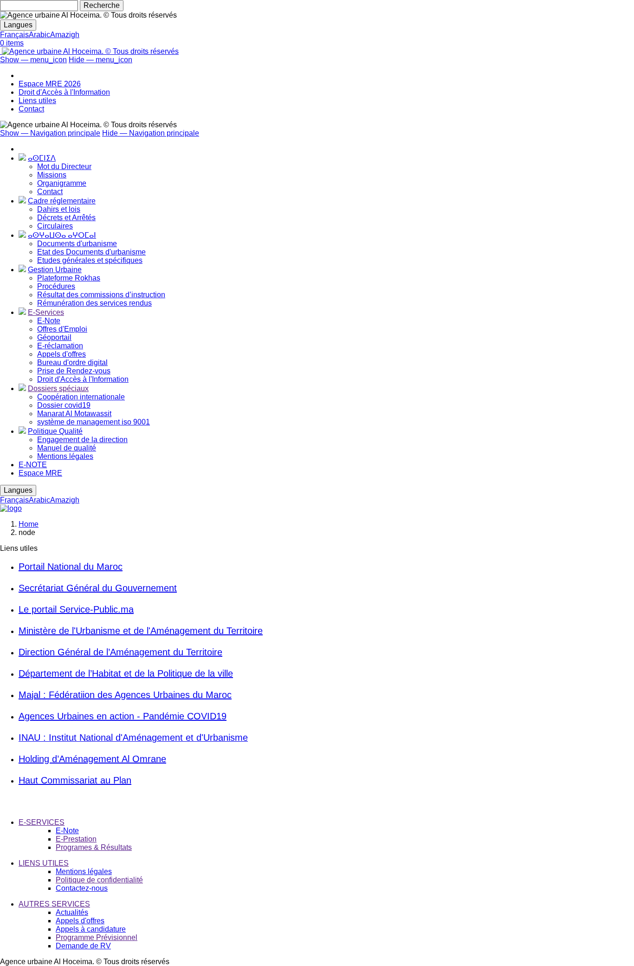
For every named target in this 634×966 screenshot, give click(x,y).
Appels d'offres (61, 354)
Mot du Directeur (64, 166)
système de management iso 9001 (93, 422)
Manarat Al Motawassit (74, 414)
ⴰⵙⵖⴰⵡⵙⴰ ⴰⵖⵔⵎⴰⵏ (62, 235)
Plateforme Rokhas (68, 278)
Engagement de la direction (82, 440)
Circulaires (55, 226)
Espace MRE (40, 473)
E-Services (46, 312)
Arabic (39, 35)
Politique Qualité (55, 431)
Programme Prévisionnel (96, 937)
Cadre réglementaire (62, 201)
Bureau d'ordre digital (72, 362)
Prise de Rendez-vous (73, 371)
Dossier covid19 (64, 405)
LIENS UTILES (44, 863)
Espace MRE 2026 (50, 84)
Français (14, 35)
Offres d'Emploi (62, 329)
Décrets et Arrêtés (66, 218)
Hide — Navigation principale (150, 133)
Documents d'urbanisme (77, 244)
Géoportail (54, 337)
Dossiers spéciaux (58, 388)
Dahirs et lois (58, 209)
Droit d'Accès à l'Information (64, 92)
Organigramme (61, 183)
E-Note (48, 321)
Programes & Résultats (94, 847)
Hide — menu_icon (100, 60)
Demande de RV (83, 946)
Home (29, 524)
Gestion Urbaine (55, 270)
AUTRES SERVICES (54, 904)
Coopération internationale (81, 397)
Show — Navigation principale (50, 133)
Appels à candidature (91, 929)
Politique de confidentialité (99, 880)
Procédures (56, 286)
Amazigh (64, 35)
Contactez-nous (82, 888)
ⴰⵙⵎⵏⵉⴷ (42, 158)
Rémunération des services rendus (94, 303)
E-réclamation (60, 346)
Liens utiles (37, 100)
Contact (31, 109)
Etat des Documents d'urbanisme (91, 252)
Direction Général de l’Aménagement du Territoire (120, 652)
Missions (51, 175)
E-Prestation (76, 839)
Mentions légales (65, 456)
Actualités (72, 912)
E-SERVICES (42, 822)
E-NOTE (33, 465)
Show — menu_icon (33, 60)
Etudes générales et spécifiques (89, 260)
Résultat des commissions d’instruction (101, 295)
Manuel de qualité (66, 448)
